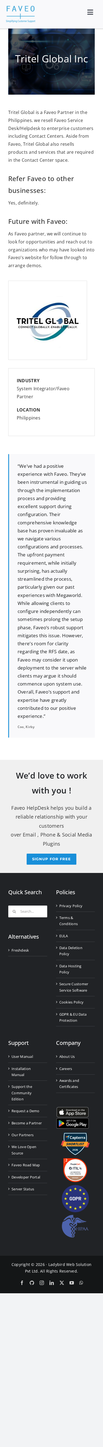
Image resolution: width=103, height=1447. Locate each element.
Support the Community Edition (22, 1092)
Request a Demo (26, 1110)
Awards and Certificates (69, 1083)
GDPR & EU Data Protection (73, 1017)
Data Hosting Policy (70, 969)
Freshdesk (20, 950)
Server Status (23, 1188)
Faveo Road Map (26, 1164)
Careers (65, 1068)
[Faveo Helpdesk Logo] (20, 8)
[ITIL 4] (75, 1160)
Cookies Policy (71, 1002)
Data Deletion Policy (70, 950)
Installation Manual (21, 1071)
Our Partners (23, 1134)
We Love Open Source (24, 1149)
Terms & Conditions (68, 920)
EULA (63, 935)
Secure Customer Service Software (73, 986)
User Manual (22, 1056)
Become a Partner (27, 1123)
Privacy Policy (71, 905)
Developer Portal (26, 1177)
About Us (67, 1056)
